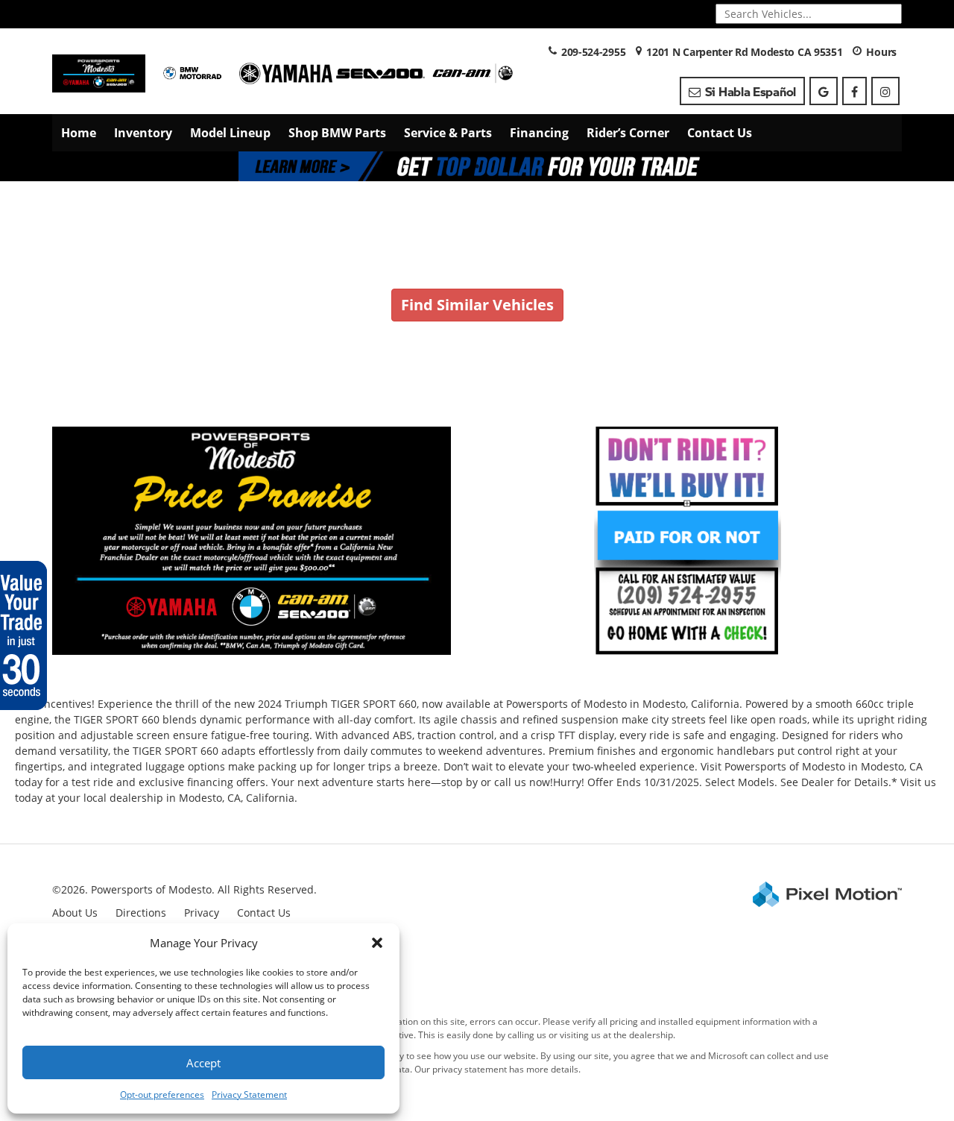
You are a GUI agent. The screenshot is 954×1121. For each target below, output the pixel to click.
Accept (203, 1062)
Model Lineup (230, 133)
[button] (377, 942)
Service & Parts (448, 133)
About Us (75, 912)
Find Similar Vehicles (477, 305)
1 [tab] (477, 166)
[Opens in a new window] (823, 91)
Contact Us (719, 133)
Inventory (143, 133)
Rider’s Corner (628, 133)
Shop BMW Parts (337, 133)
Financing (539, 133)
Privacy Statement (249, 1094)
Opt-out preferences (162, 1094)
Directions (141, 912)
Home (78, 133)
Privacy (201, 912)
